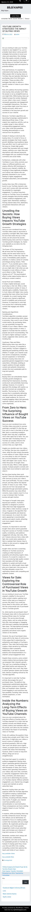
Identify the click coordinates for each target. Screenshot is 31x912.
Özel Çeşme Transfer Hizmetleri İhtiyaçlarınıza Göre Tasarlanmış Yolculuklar (12, 873)
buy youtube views (8, 853)
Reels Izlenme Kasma (9, 894)
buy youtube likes (8, 857)
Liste (4, 891)
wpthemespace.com (19, 910)
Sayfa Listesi (7, 897)
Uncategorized (8, 860)
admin (17, 34)
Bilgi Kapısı (15, 7)
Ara (3, 878)
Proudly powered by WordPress (12, 907)
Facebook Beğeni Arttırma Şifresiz (14, 888)
